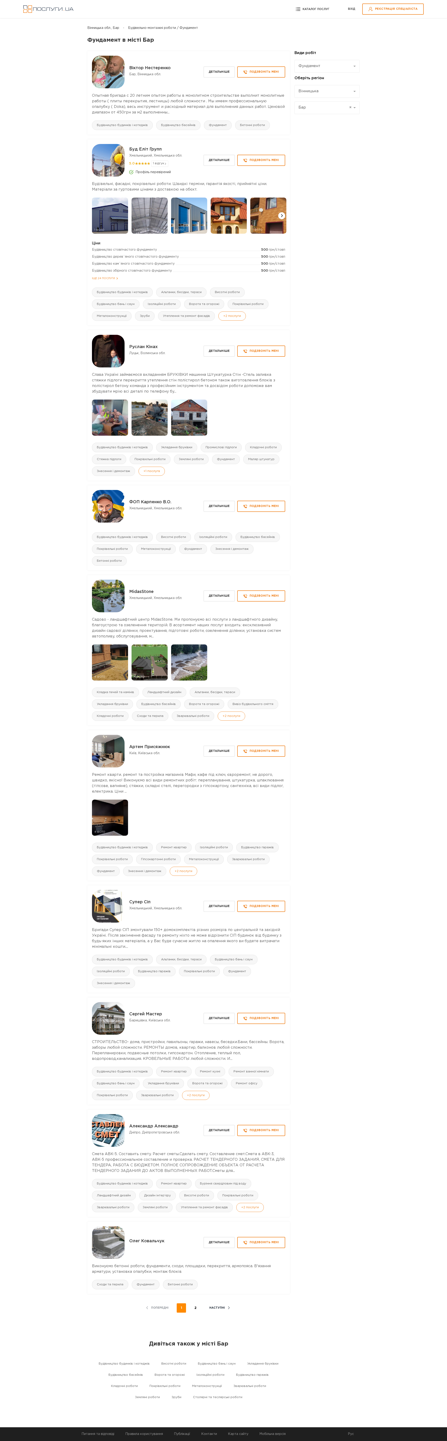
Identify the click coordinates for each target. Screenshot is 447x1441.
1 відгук (158, 163)
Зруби (145, 316)
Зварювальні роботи (193, 716)
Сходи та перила (150, 716)
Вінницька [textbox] (308, 91)
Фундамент (218, 125)
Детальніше (219, 72)
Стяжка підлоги (109, 459)
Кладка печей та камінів (115, 692)
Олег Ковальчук (146, 1241)
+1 (151, 471)
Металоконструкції (112, 316)
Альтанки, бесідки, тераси (181, 292)
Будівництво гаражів (257, 847)
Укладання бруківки (176, 447)
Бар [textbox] (325, 107)
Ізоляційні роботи (162, 304)
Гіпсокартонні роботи (158, 859)
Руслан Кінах (143, 347)
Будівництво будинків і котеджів (122, 125)
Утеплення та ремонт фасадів (186, 316)
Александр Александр (153, 1126)
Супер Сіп (140, 902)
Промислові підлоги (221, 447)
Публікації (182, 1434)
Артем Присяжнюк (149, 747)
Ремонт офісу (246, 1083)
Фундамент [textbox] (309, 66)
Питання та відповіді (97, 1434)
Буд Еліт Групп (145, 149)
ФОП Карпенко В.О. (150, 502)
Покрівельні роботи (248, 304)
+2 (232, 316)
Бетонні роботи (252, 125)
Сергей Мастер (145, 1014)
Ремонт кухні (210, 1071)
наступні (217, 1308)
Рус (351, 1434)
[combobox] (327, 66)
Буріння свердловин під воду (223, 1183)
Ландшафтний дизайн (164, 692)
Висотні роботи (227, 292)
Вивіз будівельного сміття (253, 704)
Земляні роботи (191, 459)
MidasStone (141, 592)
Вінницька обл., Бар (103, 28)
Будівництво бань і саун (116, 304)
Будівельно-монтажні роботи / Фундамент (163, 28)
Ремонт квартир (174, 847)
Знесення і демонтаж (113, 471)
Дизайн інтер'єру (157, 1195)
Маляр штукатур (261, 459)
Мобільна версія (272, 1434)
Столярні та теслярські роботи (217, 1397)
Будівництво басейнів (178, 125)
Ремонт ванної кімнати (251, 1071)
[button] (281, 215)
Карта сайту (238, 1434)
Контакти (209, 1434)
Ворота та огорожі (204, 304)
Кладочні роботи (263, 447)
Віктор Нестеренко (150, 68)
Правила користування (144, 1434)
